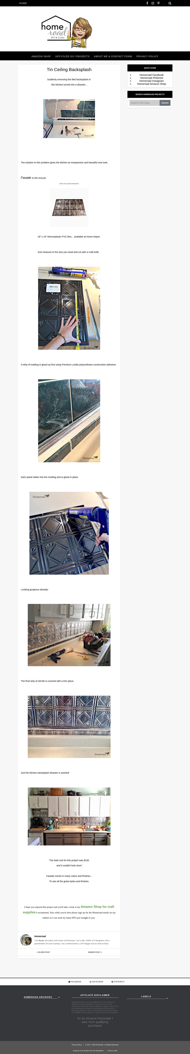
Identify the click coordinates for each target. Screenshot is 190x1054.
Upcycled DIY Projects (72, 56)
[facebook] (147, 3)
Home (23, 3)
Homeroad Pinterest (151, 77)
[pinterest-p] (158, 3)
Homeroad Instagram (151, 80)
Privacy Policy (147, 56)
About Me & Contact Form (113, 56)
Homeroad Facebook (152, 74)
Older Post (44, 952)
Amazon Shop (41, 56)
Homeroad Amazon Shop (151, 83)
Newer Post (94, 952)
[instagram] (152, 3)
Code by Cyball (112, 1050)
